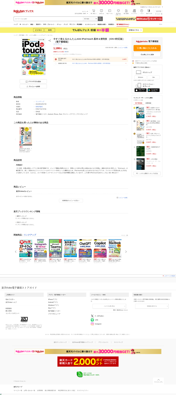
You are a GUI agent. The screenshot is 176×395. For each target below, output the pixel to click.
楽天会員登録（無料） (81, 13)
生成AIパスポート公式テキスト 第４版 (153, 108)
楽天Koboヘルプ (11, 302)
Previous (16, 252)
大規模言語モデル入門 (153, 148)
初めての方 (149, 13)
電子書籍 (21, 35)
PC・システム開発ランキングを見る (147, 173)
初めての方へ (10, 299)
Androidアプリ (53, 302)
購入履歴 (126, 13)
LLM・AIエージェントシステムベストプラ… (153, 135)
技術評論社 (39, 106)
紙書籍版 (148, 103)
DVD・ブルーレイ (48, 24)
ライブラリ (134, 13)
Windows (140, 77)
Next (126, 252)
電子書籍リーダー (54, 311)
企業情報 (40, 390)
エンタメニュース (90, 24)
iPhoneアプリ (52, 299)
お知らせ (101, 13)
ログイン (84, 11)
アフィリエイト (103, 342)
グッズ (66, 24)
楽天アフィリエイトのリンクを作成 (146, 61)
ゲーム (59, 24)
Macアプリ (52, 308)
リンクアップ (57, 44)
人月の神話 (153, 159)
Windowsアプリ (53, 305)
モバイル (50, 35)
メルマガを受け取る (109, 306)
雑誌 (31, 24)
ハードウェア (42, 35)
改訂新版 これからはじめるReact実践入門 (153, 123)
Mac (153, 77)
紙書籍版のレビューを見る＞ (71, 200)
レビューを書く (123, 47)
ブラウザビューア (54, 314)
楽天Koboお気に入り (118, 14)
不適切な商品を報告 (141, 63)
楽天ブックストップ (60, 342)
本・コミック (24, 24)
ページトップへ (158, 382)
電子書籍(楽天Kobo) (123, 24)
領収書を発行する (152, 306)
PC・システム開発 (31, 35)
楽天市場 (158, 11)
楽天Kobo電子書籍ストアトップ (82, 342)
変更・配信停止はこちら (120, 310)
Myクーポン (110, 13)
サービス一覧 (158, 14)
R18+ (160, 24)
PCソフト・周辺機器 (76, 24)
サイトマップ (118, 342)
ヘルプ (142, 13)
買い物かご (94, 13)
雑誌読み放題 (102, 24)
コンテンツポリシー (12, 313)
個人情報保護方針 (50, 390)
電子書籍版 (138, 103)
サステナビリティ (83, 390)
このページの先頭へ (170, 276)
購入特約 (9, 311)
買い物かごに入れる (148, 48)
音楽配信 (111, 24)
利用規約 (9, 308)
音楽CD (38, 24)
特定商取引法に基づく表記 (66, 390)
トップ (16, 24)
